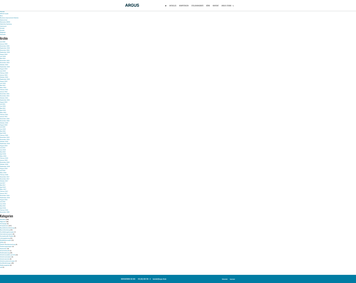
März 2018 (3, 172)
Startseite (3, 34)
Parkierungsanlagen (6, 246)
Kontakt (216, 5)
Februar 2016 (4, 210)
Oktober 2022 (4, 77)
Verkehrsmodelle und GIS (7, 255)
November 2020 (4, 120)
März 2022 (3, 87)
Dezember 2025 (4, 46)
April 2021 (3, 110)
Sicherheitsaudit (4, 250)
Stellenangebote (197, 5)
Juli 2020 (2, 127)
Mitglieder (3, 32)
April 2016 (3, 208)
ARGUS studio (4, 13)
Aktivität (2, 11)
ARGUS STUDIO (226, 5)
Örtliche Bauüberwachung (7, 244)
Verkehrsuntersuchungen (7, 261)
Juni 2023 (3, 71)
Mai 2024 (2, 58)
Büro (208, 5)
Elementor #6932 (5, 22)
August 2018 (3, 168)
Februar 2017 (4, 191)
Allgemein (3, 221)
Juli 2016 (2, 201)
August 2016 (3, 199)
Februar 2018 (4, 174)
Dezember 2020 (4, 118)
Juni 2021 (3, 106)
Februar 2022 (4, 89)
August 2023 (3, 69)
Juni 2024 (3, 56)
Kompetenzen (184, 5)
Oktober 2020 (4, 123)
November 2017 (4, 179)
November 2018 (4, 162)
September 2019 (5, 143)
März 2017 (3, 189)
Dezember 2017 (4, 177)
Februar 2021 (4, 114)
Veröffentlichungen (5, 263)
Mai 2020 (2, 131)
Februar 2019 (4, 158)
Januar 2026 (3, 44)
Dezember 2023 (4, 60)
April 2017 (3, 187)
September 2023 (5, 67)
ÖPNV (2, 242)
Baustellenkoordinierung (7, 228)
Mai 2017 (2, 185)
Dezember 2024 (4, 50)
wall (1, 267)
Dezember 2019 (4, 137)
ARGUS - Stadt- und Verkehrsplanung (132, 5)
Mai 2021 (2, 108)
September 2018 (5, 166)
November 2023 (4, 62)
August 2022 (3, 81)
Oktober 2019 (4, 141)
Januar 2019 (3, 160)
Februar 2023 (4, 73)
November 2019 (4, 139)
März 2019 (3, 156)
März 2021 (3, 112)
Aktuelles (172, 5)
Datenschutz (3, 20)
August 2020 (3, 125)
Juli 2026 (2, 42)
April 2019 (3, 154)
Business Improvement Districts (9, 18)
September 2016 (5, 197)
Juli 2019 (2, 147)
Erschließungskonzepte (7, 232)
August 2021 (3, 102)
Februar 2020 (4, 135)
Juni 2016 (3, 204)
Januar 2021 (3, 116)
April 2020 (3, 133)
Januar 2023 (3, 75)
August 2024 (3, 54)
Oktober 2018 (4, 164)
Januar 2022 (3, 91)
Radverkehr (3, 248)
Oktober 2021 (4, 98)
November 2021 (4, 96)
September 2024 (5, 52)
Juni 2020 (3, 129)
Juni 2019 (3, 150)
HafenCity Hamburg (6, 24)
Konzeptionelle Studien (6, 236)
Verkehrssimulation (5, 257)
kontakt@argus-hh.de (159, 279)
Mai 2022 (2, 85)
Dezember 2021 (4, 93)
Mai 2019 (2, 152)
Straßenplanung (4, 253)
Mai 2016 (2, 206)
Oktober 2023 (4, 64)
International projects (6, 234)
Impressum (3, 26)
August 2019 (3, 145)
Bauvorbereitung (5, 230)
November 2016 (4, 195)
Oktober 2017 (4, 181)
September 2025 (5, 48)
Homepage (3, 223)
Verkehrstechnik (4, 259)
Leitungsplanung (5, 238)
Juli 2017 (2, 183)
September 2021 (5, 100)
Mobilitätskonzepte (5, 240)
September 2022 (5, 79)
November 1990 (4, 212)
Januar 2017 (3, 193)
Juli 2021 (2, 104)
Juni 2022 (3, 83)
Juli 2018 (2, 170)
